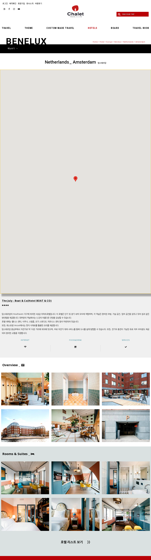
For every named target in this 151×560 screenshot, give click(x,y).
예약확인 (12, 3)
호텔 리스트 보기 (75, 542)
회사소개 (29, 3)
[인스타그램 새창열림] (14, 9)
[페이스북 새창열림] (9, 9)
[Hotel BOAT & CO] (25, 389)
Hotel (102, 42)
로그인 (5, 3)
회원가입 (21, 3)
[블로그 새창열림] (4, 9)
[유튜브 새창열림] (19, 9)
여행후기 (38, 3)
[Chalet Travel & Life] (75, 11)
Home (95, 42)
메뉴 (11, 48)
